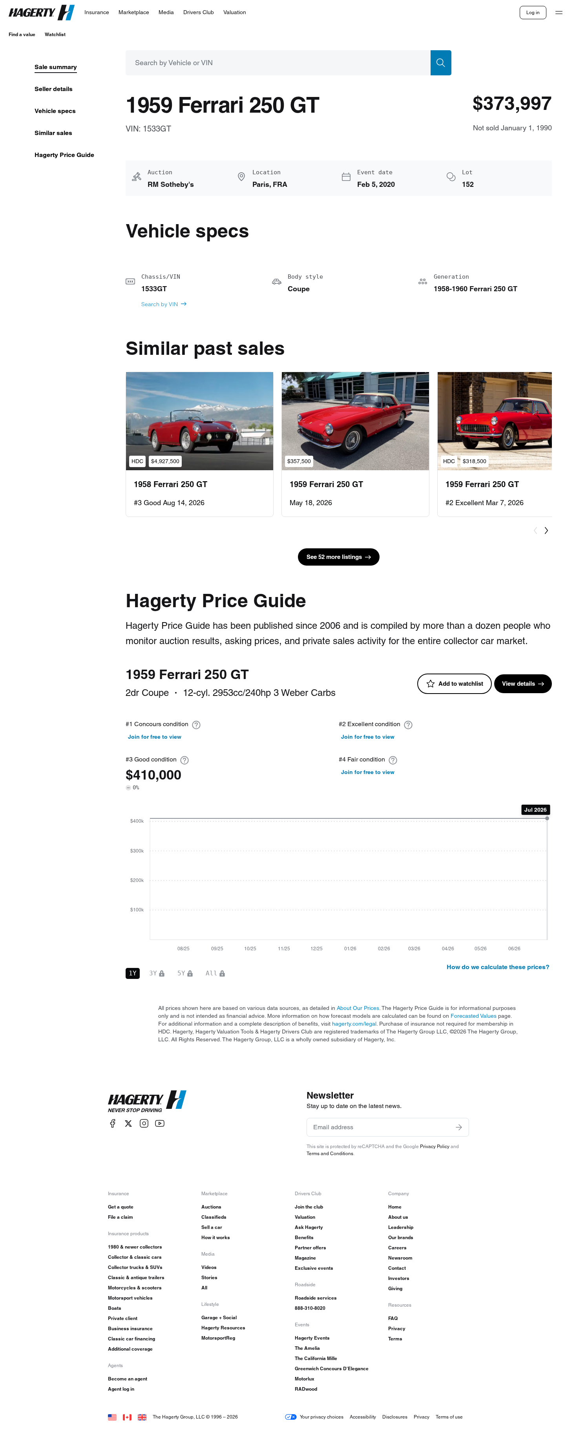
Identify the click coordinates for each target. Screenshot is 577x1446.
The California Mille (316, 1358)
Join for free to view (154, 737)
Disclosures (394, 1416)
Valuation (305, 1217)
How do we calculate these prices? (498, 967)
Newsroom (400, 1257)
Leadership (400, 1227)
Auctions (211, 1206)
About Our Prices (358, 1008)
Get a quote (120, 1206)
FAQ (393, 1318)
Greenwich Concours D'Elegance (332, 1368)
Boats (114, 1308)
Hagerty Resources (223, 1327)
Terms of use (449, 1416)
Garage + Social (219, 1317)
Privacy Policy (434, 1146)
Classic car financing (131, 1338)
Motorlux (304, 1378)
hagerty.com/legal (354, 1024)
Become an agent (127, 1378)
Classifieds (213, 1217)
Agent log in (121, 1388)
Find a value (22, 34)
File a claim (120, 1217)
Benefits (304, 1237)
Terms (395, 1338)
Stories (209, 1277)
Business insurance (130, 1328)
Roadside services (316, 1297)
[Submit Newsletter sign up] (459, 1127)
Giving (395, 1288)
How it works (215, 1237)
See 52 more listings (334, 556)
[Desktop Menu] (559, 12)
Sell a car (211, 1227)
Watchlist (55, 34)
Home (395, 1206)
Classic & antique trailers (136, 1277)
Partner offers (310, 1247)
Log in (533, 12)
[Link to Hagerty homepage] (147, 1101)
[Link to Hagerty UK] (142, 1416)
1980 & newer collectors (135, 1246)
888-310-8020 (310, 1308)
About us (398, 1217)
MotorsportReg (218, 1337)
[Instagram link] (144, 1124)
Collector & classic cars (135, 1257)
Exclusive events (314, 1268)
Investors (398, 1278)
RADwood (306, 1388)
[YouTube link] (160, 1124)
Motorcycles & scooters (135, 1287)
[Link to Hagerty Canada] (127, 1416)
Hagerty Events (312, 1337)
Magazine (305, 1257)
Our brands (400, 1237)
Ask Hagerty (309, 1227)
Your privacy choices (321, 1416)
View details (518, 683)
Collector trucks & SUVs (135, 1267)
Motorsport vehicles (130, 1297)
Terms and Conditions (330, 1153)
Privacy (396, 1328)
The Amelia (307, 1348)
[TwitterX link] (128, 1124)
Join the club (309, 1206)
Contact (397, 1268)
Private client (122, 1318)
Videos (209, 1267)
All (204, 1287)
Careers (397, 1247)
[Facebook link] (113, 1124)
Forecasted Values (474, 1016)
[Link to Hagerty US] (112, 1416)
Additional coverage (130, 1348)
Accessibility (363, 1416)
